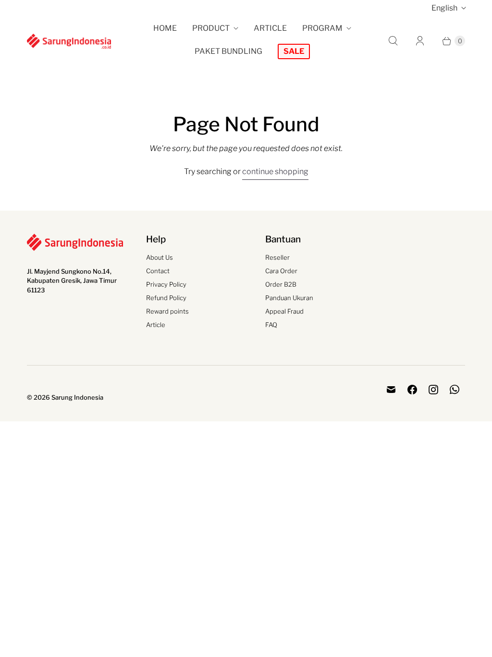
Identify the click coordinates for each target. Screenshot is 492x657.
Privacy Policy (166, 284)
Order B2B (280, 284)
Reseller (277, 257)
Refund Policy (166, 298)
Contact (158, 271)
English (444, 8)
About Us (159, 257)
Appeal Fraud (284, 311)
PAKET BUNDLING (228, 51)
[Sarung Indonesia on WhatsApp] (454, 389)
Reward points (167, 311)
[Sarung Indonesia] (69, 41)
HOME (165, 28)
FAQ (271, 324)
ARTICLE (270, 28)
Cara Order (281, 271)
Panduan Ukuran (289, 298)
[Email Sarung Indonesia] (391, 389)
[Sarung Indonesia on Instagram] (433, 389)
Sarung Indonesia (77, 397)
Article (155, 324)
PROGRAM (322, 28)
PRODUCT (211, 28)
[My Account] (419, 40)
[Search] (393, 40)
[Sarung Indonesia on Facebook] (412, 389)
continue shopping (275, 171)
